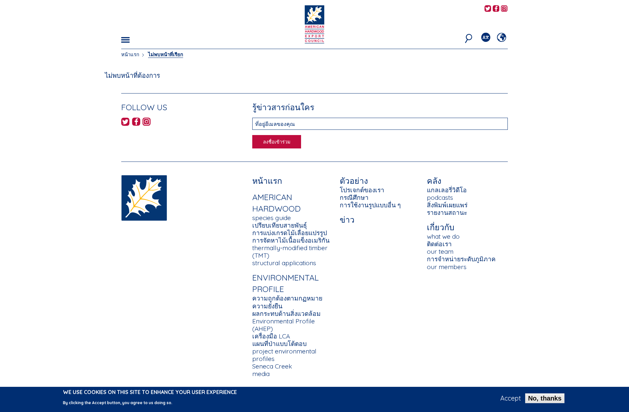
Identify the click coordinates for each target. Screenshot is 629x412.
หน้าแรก (130, 54)
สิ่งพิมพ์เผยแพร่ (447, 205)
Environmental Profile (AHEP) (283, 325)
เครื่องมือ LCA (271, 336)
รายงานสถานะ (447, 212)
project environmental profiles (284, 355)
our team (440, 251)
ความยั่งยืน (267, 306)
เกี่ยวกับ (440, 227)
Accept (510, 398)
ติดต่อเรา (439, 244)
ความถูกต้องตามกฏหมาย (287, 298)
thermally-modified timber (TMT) (290, 251)
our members (447, 267)
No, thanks (545, 398)
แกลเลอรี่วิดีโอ (447, 190)
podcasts (440, 197)
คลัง (434, 181)
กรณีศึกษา (354, 197)
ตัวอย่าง (354, 181)
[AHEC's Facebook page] (496, 9)
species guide (271, 218)
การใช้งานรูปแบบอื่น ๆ (370, 205)
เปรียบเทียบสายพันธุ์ (279, 225)
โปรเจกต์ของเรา (362, 190)
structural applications (284, 263)
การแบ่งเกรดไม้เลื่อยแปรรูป (289, 233)
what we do (443, 236)
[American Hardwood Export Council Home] (314, 24)
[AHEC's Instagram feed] (504, 9)
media (261, 374)
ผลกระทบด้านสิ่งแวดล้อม (286, 314)
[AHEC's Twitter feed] (488, 9)
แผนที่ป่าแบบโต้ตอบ (279, 344)
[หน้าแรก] (144, 197)
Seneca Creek (272, 366)
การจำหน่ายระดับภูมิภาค (461, 259)
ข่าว (347, 220)
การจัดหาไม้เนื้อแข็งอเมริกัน (291, 240)
